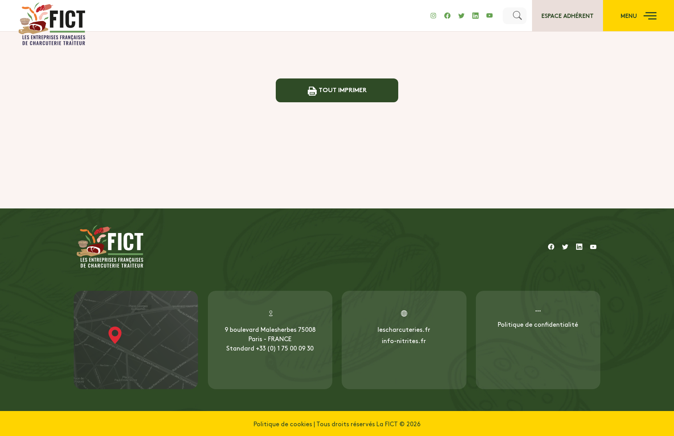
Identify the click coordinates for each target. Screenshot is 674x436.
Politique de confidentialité (538, 324)
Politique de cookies (283, 423)
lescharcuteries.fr (404, 329)
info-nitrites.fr (404, 340)
